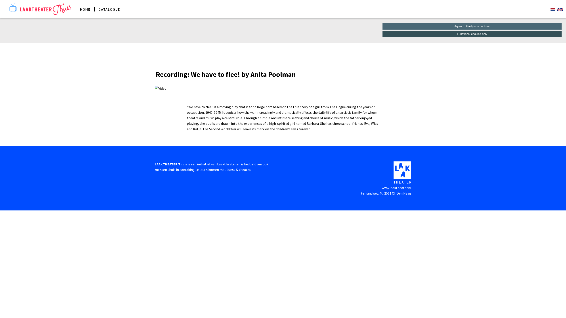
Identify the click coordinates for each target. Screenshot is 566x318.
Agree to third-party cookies (472, 26)
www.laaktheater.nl (396, 188)
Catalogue (109, 9)
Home (85, 9)
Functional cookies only (472, 34)
